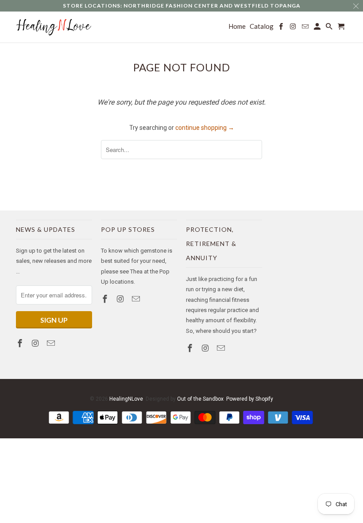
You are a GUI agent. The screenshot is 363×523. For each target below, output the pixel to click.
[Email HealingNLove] (52, 343)
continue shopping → (204, 127)
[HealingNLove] (54, 27)
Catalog (262, 26)
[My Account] (318, 28)
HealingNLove (126, 399)
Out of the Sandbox (200, 399)
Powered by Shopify (249, 399)
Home (237, 26)
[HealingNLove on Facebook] (21, 343)
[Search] (330, 28)
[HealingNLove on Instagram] (36, 343)
